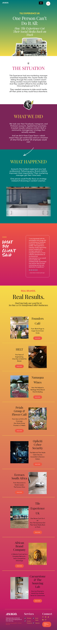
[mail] (45, 619)
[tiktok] (48, 617)
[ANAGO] (5, 3)
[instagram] (45, 617)
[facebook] (42, 617)
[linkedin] (42, 619)
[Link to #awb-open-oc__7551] (48, 3)
